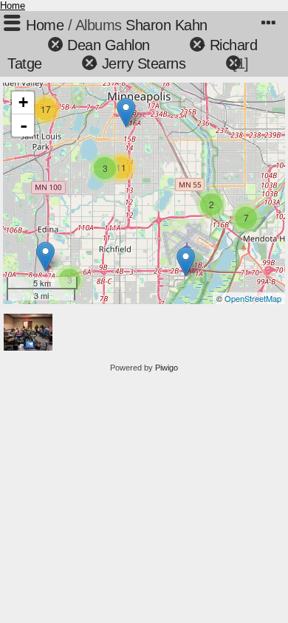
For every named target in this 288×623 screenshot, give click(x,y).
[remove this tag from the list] (29, 45)
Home (12, 5)
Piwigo (166, 367)
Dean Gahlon (108, 45)
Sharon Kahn (167, 25)
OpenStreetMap (252, 298)
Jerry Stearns (144, 63)
